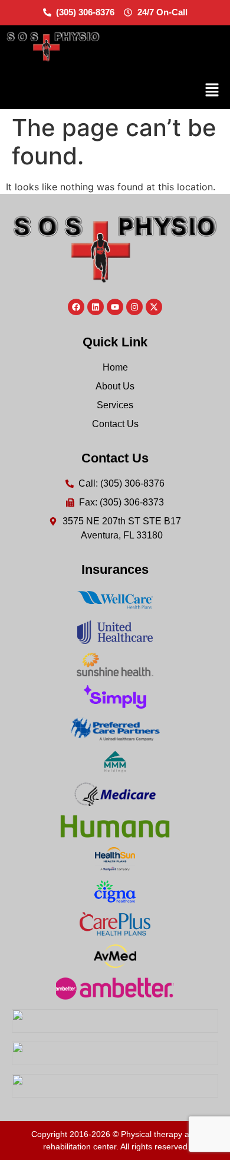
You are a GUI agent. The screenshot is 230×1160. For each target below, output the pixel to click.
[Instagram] (134, 307)
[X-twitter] (154, 307)
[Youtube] (115, 307)
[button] (212, 90)
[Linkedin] (95, 307)
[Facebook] (76, 307)
